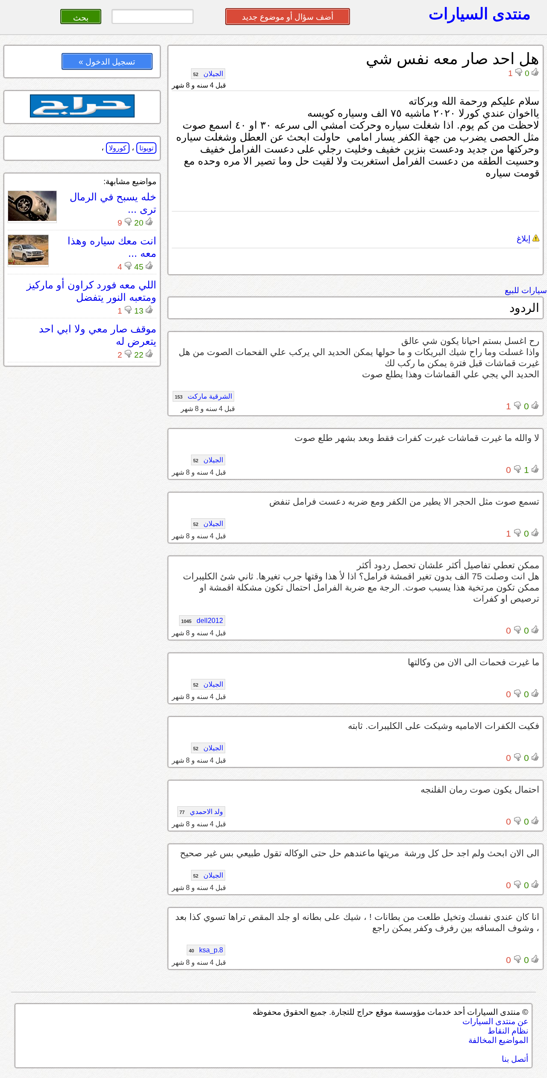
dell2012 (202, 620)
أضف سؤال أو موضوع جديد (287, 16)
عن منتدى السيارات (495, 1021)
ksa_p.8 (206, 950)
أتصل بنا (515, 1059)
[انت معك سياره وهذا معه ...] (28, 262)
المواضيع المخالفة (498, 1040)
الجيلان (208, 73)
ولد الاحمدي (201, 811)
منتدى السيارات (480, 14)
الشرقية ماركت (203, 396)
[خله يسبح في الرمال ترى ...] (32, 218)
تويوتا (146, 148)
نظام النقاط (508, 1030)
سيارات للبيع (526, 290)
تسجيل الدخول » (107, 61)
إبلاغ (524, 238)
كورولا (117, 148)
